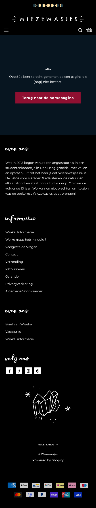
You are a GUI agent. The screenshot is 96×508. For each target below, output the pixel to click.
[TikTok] (19, 370)
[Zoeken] (80, 29)
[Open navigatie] (6, 29)
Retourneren (15, 269)
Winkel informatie (19, 339)
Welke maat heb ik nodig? (25, 240)
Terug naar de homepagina (48, 98)
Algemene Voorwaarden (24, 291)
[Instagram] (28, 370)
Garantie (12, 276)
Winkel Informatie (19, 232)
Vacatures (13, 332)
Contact (11, 254)
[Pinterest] (37, 370)
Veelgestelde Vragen (21, 247)
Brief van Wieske (18, 324)
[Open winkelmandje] (89, 29)
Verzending (14, 262)
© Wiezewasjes (48, 454)
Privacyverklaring (19, 284)
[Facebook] (9, 370)
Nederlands (46, 444)
